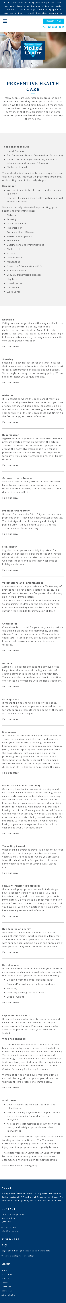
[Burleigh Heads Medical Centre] (33, 50)
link (10, 600)
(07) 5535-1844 (55, 26)
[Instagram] (6, 1245)
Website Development (12, 1256)
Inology (30, 1256)
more (16, 346)
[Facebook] (2, 1245)
